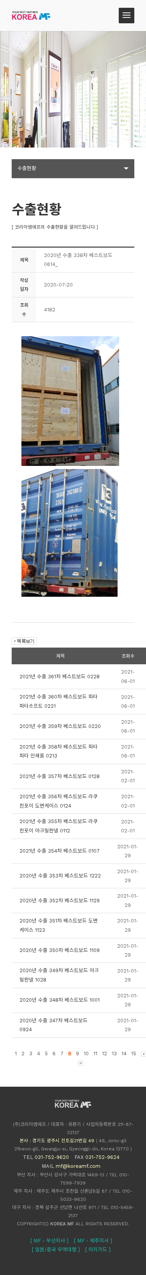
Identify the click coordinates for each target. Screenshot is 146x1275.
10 (86, 1053)
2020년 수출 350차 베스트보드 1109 (59, 950)
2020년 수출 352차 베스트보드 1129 (59, 900)
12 (104, 1053)
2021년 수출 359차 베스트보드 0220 (60, 726)
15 (133, 1053)
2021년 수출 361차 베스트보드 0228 (59, 676)
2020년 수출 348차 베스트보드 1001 (59, 1000)
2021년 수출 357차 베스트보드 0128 (59, 776)
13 (114, 1053)
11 (95, 1053)
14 (124, 1053)
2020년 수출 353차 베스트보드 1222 (60, 876)
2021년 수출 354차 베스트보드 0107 (59, 851)
